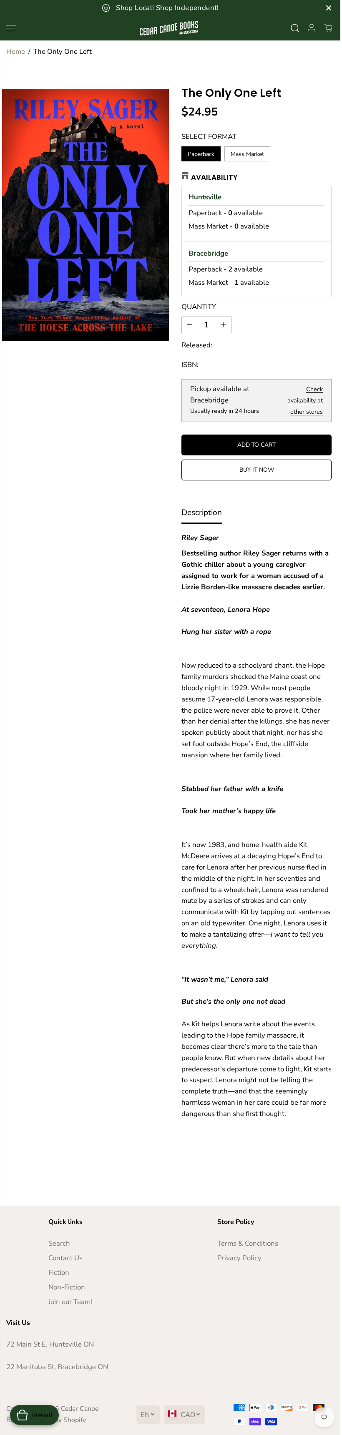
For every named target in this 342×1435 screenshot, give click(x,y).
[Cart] (328, 27)
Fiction (58, 1272)
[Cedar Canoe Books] (169, 28)
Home (15, 51)
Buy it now (256, 470)
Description (201, 512)
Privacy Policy (239, 1258)
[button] (11, 28)
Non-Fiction (66, 1287)
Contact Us (65, 1258)
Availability (214, 177)
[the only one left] (85, 215)
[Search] (294, 27)
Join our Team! (70, 1302)
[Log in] (311, 27)
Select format (208, 136)
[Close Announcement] (329, 8)
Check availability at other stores (305, 400)
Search (59, 1243)
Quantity (198, 307)
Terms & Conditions (247, 1243)
